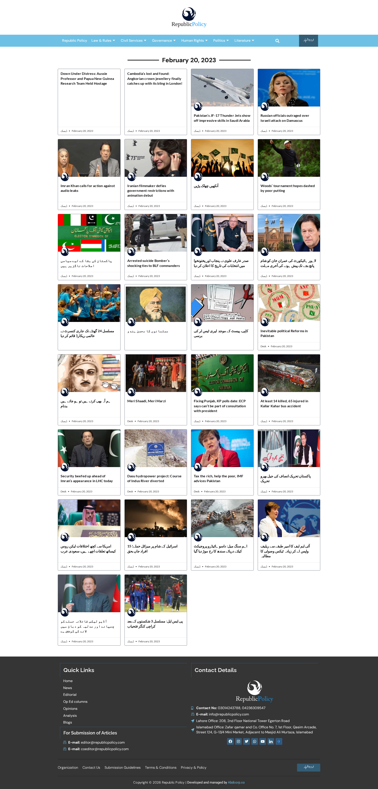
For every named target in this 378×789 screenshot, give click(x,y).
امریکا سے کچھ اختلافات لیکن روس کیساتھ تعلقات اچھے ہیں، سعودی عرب (88, 548)
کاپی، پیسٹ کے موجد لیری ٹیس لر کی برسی (221, 333)
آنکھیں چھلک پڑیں (206, 186)
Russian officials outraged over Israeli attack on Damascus (285, 117)
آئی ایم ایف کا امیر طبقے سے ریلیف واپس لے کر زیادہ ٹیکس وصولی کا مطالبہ (285, 551)
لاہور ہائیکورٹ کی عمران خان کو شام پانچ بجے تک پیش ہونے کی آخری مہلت (288, 262)
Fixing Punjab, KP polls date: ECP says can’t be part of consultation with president (220, 406)
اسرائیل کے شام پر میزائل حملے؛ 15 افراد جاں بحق (152, 548)
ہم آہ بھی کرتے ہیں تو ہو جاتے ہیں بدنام (86, 403)
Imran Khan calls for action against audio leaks (88, 188)
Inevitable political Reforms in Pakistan (284, 333)
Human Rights (192, 40)
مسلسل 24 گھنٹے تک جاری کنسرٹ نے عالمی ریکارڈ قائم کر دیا (87, 333)
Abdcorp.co (236, 782)
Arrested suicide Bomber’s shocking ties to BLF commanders (153, 262)
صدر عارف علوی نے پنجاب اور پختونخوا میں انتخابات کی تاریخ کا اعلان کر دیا (221, 262)
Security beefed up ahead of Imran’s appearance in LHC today (87, 478)
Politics (219, 40)
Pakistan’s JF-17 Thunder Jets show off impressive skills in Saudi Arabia (222, 117)
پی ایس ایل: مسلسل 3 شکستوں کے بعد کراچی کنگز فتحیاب (155, 623)
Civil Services (132, 40)
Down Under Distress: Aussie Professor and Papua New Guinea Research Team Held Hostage (87, 78)
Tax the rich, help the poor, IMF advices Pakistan (218, 478)
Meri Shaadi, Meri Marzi (146, 401)
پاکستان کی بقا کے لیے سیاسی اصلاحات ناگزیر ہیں (86, 262)
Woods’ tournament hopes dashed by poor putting (288, 188)
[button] (277, 40)
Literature (242, 40)
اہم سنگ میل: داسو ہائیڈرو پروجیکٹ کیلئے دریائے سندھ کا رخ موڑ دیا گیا (220, 548)
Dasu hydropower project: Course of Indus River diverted (154, 478)
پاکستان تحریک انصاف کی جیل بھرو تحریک (286, 478)
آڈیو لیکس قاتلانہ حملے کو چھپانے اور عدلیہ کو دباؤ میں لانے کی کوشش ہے (87, 626)
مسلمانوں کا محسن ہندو (148, 331)
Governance (162, 40)
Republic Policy (74, 40)
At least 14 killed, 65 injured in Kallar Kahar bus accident (284, 403)
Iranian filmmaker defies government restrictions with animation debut (150, 191)
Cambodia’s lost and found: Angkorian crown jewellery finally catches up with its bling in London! (155, 78)
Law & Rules (101, 40)
